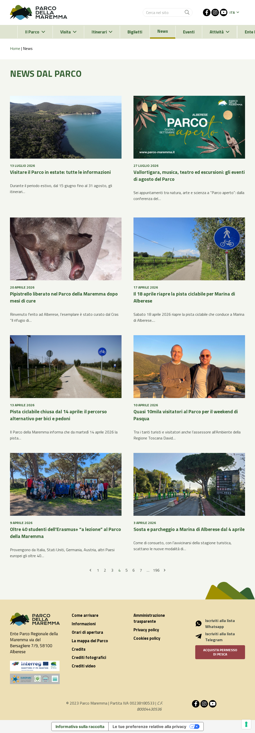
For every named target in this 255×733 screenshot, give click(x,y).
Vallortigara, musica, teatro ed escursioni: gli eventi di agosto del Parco (189, 175)
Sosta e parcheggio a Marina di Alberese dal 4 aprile (189, 529)
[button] (234, 12)
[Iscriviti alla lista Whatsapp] (201, 623)
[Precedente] (90, 570)
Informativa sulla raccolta (80, 726)
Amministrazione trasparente (149, 618)
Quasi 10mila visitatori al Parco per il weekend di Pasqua (185, 415)
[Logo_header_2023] (38, 12)
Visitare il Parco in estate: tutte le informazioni (60, 172)
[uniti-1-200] (35, 679)
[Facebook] (206, 12)
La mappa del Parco (90, 640)
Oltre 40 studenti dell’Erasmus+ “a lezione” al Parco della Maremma (65, 532)
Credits (78, 649)
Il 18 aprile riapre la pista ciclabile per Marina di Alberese (184, 297)
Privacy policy (146, 630)
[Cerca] (187, 12)
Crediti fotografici (89, 657)
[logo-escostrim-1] (35, 666)
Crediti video (84, 666)
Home (15, 48)
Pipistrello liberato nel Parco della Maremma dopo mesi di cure (64, 297)
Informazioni (84, 624)
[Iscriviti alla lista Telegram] (201, 636)
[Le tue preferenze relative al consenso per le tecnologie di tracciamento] (246, 724)
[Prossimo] (164, 570)
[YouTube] (223, 12)
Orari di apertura (87, 632)
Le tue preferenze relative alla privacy (149, 726)
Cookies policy (146, 638)
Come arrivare (85, 615)
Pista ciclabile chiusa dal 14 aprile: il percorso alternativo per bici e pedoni (58, 415)
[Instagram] (215, 12)
